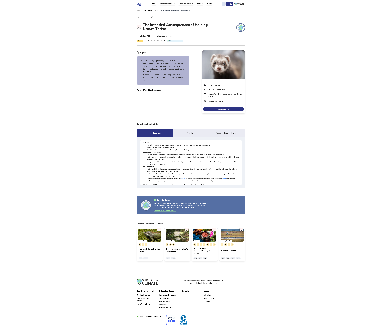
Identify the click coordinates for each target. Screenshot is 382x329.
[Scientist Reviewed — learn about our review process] (240, 27)
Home (139, 10)
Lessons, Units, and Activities (143, 299)
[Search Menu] (224, 4)
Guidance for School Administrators (166, 308)
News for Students (143, 304)
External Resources (150, 10)
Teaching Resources (144, 295)
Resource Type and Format (227, 133)
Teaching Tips (155, 133)
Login (230, 4)
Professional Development (168, 295)
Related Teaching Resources (149, 90)
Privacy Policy (209, 298)
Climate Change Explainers (164, 303)
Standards (191, 133)
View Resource (223, 109)
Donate (185, 291)
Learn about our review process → (165, 210)
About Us (207, 295)
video (183, 178)
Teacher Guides (164, 298)
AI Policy (207, 302)
